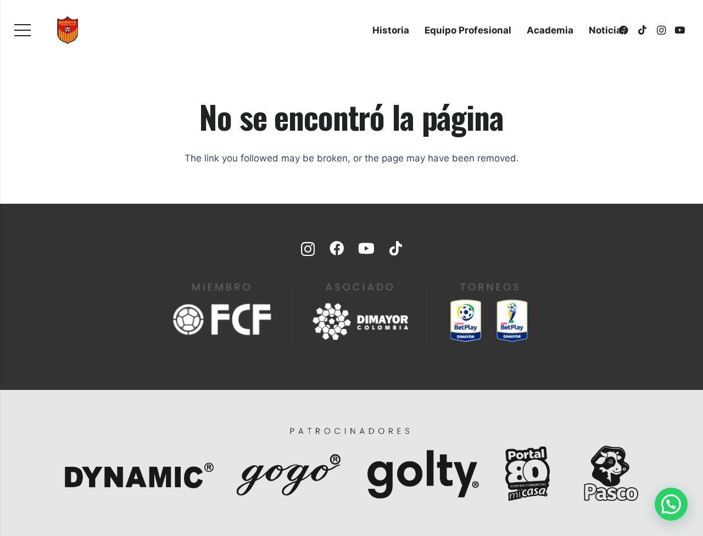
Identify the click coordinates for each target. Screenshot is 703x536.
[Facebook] (337, 248)
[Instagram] (661, 30)
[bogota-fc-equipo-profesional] (67, 30)
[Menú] (22, 30)
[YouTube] (680, 30)
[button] (671, 504)
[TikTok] (642, 30)
